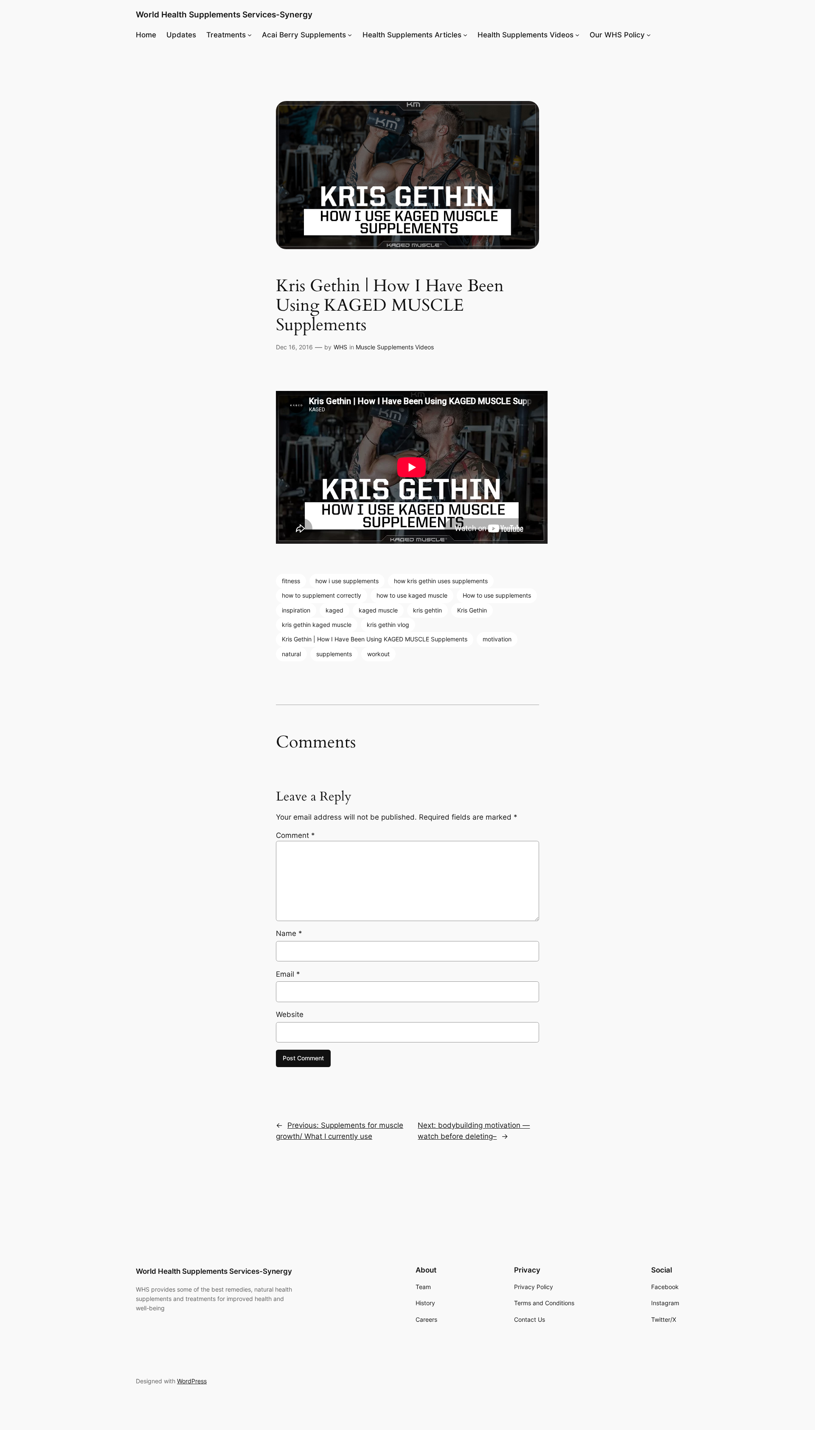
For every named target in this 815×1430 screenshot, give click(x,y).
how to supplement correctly (321, 595)
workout (378, 653)
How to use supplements (497, 595)
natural (291, 653)
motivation (497, 639)
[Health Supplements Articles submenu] (465, 35)
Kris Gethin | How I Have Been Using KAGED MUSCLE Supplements (374, 639)
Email (288, 974)
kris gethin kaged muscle (316, 624)
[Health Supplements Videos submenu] (577, 35)
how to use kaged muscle (412, 595)
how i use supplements (347, 580)
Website (290, 1014)
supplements (334, 653)
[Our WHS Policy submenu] (648, 35)
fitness (291, 580)
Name (289, 933)
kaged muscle (378, 610)
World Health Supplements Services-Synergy (224, 14)
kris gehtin (427, 610)
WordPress (192, 1381)
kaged (334, 610)
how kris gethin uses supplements (441, 580)
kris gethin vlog (388, 624)
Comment (295, 835)
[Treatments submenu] (249, 35)
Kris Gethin (472, 610)
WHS (340, 347)
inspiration (296, 610)
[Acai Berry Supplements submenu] (350, 35)
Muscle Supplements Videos (395, 347)
